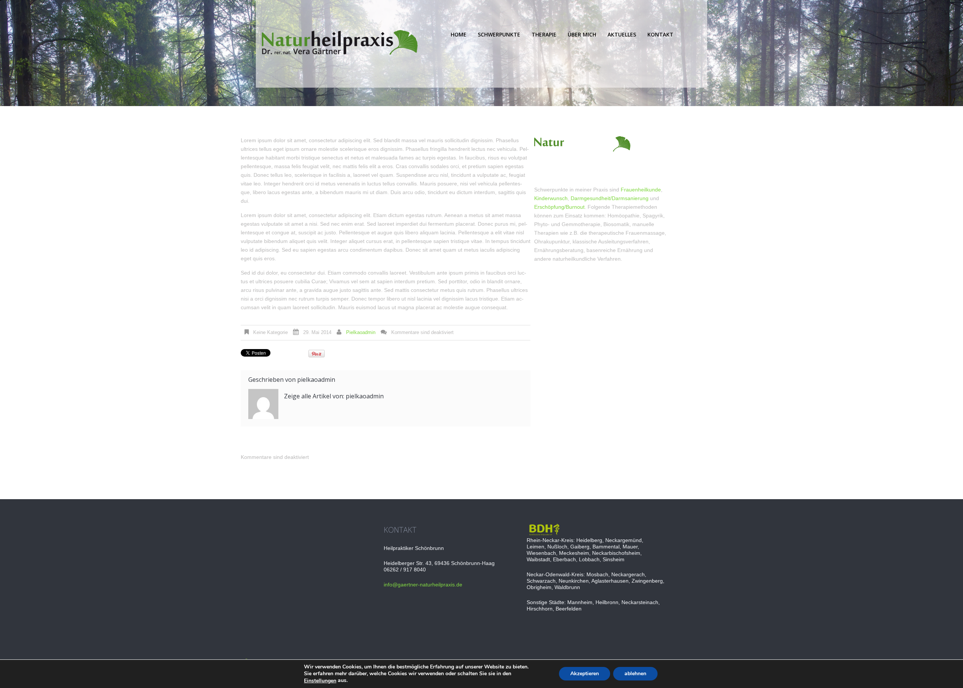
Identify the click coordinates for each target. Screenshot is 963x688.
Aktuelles (622, 34)
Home (458, 34)
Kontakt (660, 34)
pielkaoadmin (360, 332)
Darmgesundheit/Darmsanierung (610, 198)
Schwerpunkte (499, 34)
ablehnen (635, 673)
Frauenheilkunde (641, 190)
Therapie (544, 34)
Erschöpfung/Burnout (559, 207)
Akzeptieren (584, 673)
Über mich (582, 34)
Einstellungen (320, 680)
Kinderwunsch (551, 198)
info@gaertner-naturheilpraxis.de (423, 585)
